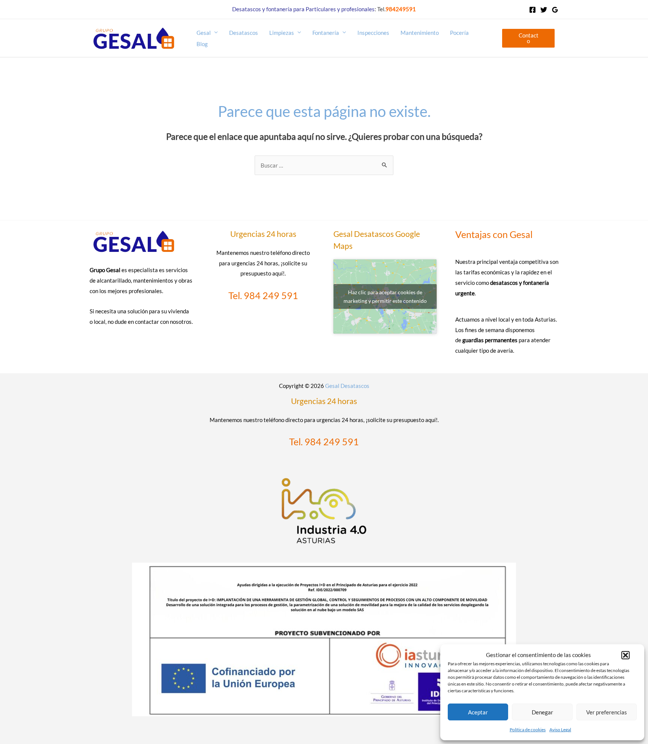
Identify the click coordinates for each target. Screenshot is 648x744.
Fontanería (325, 32)
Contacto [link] (528, 38)
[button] (625, 655)
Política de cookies (528, 729)
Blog (202, 43)
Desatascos (243, 32)
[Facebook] (532, 9)
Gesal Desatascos (347, 385)
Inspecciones (373, 32)
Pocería (459, 32)
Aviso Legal (560, 729)
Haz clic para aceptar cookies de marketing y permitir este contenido (385, 296)
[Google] (555, 9)
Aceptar (478, 712)
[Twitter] (543, 9)
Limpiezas (281, 32)
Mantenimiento (419, 32)
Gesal (203, 32)
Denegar (542, 712)
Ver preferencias (606, 712)
